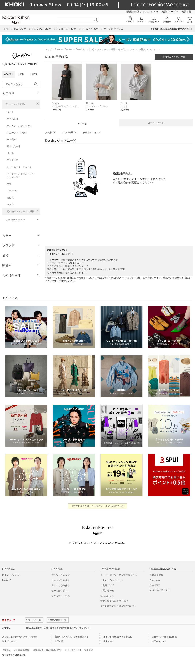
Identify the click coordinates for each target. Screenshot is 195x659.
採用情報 (88, 650)
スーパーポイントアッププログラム (118, 575)
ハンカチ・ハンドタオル (19, 125)
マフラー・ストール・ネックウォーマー (20, 175)
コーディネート (156, 122)
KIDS (34, 74)
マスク (10, 204)
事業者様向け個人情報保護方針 (47, 650)
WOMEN (9, 74)
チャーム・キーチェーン (19, 166)
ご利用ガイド (107, 585)
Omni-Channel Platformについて (117, 605)
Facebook (154, 580)
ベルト (10, 112)
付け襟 (10, 197)
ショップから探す (60, 580)
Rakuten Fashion (64, 49)
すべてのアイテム (60, 595)
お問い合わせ (107, 590)
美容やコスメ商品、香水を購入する (71, 636)
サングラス (12, 160)
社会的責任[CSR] (73, 650)
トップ (48, 49)
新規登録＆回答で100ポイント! (142, 11)
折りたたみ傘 (14, 146)
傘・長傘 (11, 139)
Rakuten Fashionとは (111, 580)
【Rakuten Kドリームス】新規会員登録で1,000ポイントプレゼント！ (58, 628)
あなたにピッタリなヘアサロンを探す (20, 636)
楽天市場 (186, 11)
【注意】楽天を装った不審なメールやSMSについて (97, 505)
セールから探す (59, 590)
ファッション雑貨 (15, 103)
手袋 (9, 183)
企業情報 (6, 650)
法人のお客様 (107, 595)
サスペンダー (14, 118)
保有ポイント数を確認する (164, 636)
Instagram (154, 585)
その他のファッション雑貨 (20, 211)
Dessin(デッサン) (85, 49)
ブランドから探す (60, 575)
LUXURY (7, 579)
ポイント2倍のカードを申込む (117, 636)
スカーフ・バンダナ (17, 132)
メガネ (10, 153)
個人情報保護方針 (22, 650)
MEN (21, 74)
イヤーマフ (12, 190)
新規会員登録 (156, 575)
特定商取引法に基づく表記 (114, 600)
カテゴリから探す (60, 585)
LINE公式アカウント (159, 589)
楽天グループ (168, 11)
